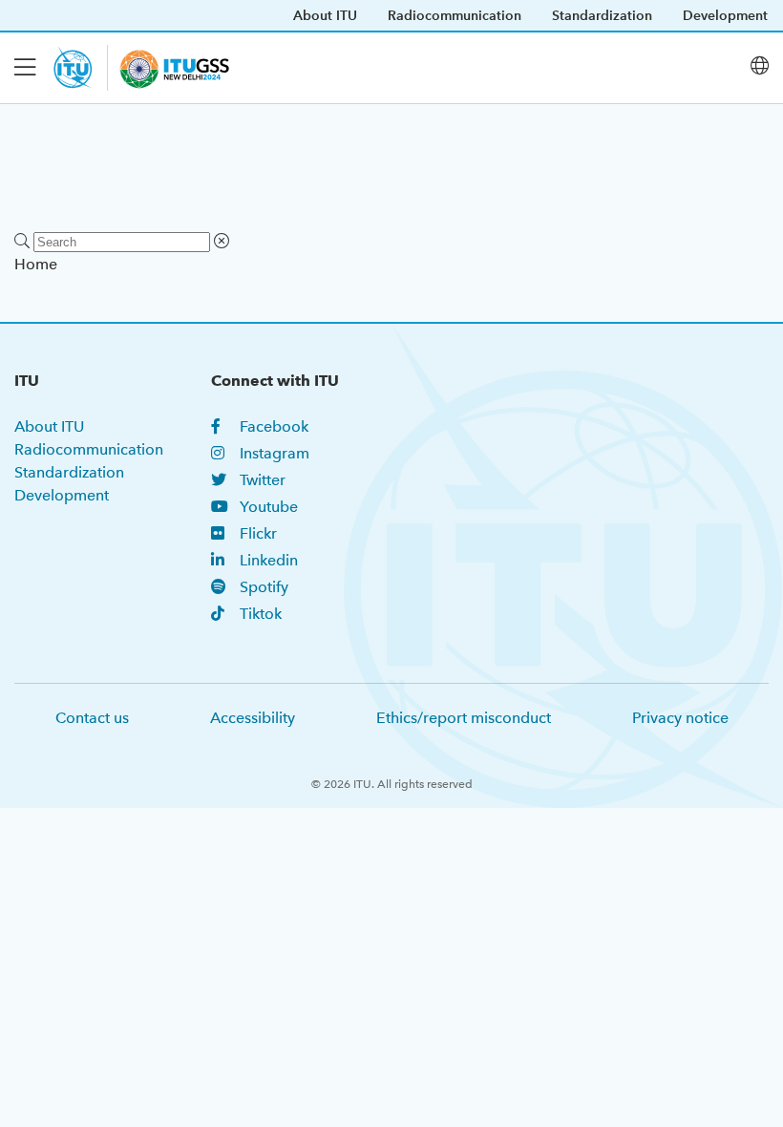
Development (725, 15)
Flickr (258, 533)
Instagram (274, 453)
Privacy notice (680, 718)
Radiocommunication (454, 15)
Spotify (264, 587)
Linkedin (269, 560)
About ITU (325, 15)
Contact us (92, 718)
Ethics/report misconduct (463, 718)
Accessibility (252, 718)
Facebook (274, 426)
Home (35, 264)
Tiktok (261, 614)
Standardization (602, 15)
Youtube (269, 507)
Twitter (263, 480)
